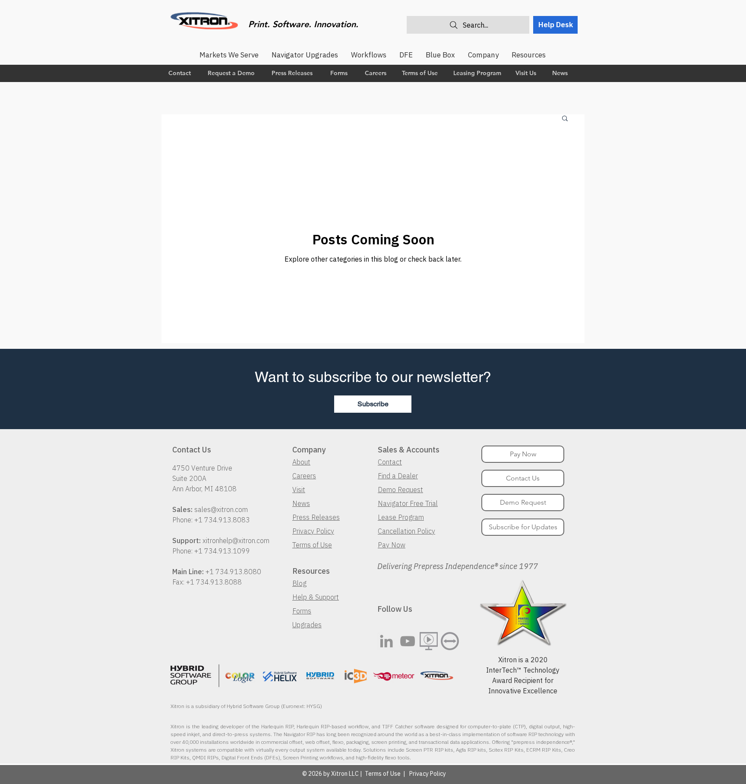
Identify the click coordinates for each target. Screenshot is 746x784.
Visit (298, 489)
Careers (304, 475)
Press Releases (316, 517)
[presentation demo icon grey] (429, 641)
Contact (390, 462)
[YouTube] (407, 641)
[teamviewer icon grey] (450, 641)
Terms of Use (312, 545)
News (301, 503)
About (301, 462)
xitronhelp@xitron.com (235, 540)
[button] (565, 118)
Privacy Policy (313, 531)
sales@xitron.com (221, 509)
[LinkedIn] (386, 641)
